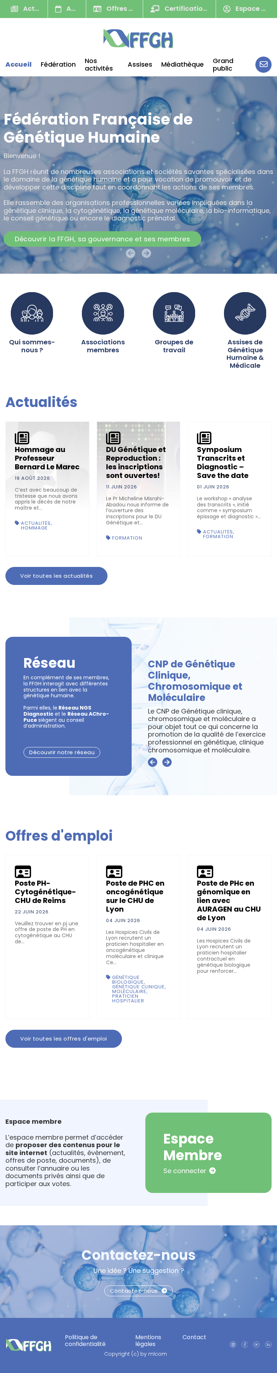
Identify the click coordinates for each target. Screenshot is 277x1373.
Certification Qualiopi (189, 8)
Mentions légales (148, 1340)
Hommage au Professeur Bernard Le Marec (47, 458)
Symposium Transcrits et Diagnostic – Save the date (223, 462)
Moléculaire (129, 991)
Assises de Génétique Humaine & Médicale (245, 353)
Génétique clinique (138, 986)
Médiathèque (182, 64)
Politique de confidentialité (85, 1340)
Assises (140, 64)
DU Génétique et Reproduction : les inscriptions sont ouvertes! (136, 462)
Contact (194, 1337)
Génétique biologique (128, 979)
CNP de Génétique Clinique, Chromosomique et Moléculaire (195, 681)
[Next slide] (167, 762)
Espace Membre (253, 8)
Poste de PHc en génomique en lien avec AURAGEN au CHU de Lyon (229, 900)
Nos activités (99, 64)
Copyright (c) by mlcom (135, 1354)
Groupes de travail (174, 346)
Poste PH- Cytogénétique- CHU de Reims (45, 891)
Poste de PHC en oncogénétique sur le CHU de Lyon (135, 896)
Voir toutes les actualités (56, 576)
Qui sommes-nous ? (32, 346)
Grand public (223, 64)
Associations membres (103, 346)
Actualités (35, 8)
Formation (127, 538)
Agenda (75, 8)
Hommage (34, 527)
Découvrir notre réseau (61, 752)
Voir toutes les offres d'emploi (63, 1038)
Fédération (58, 64)
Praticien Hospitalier (128, 998)
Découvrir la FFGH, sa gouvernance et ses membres (102, 238)
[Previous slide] (152, 762)
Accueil (18, 64)
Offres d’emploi (124, 8)
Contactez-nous (139, 1255)
